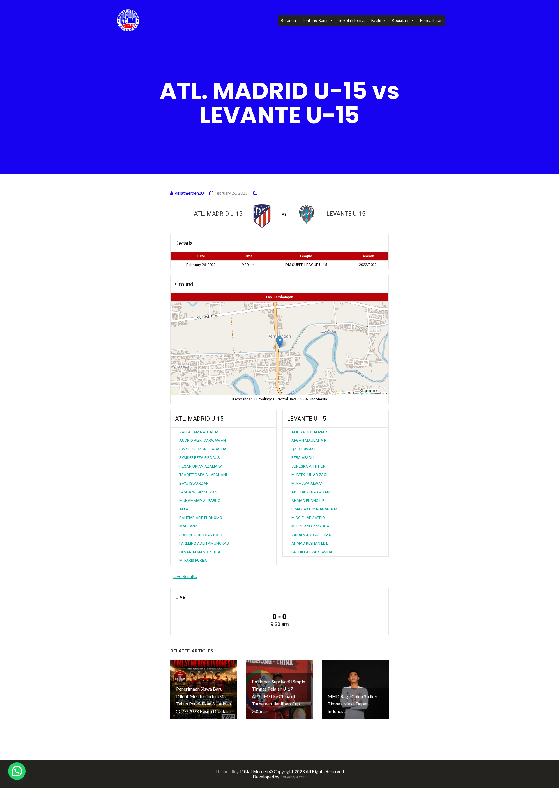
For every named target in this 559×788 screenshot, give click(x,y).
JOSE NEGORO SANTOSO (200, 535)
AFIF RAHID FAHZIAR (309, 432)
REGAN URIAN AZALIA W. (200, 466)
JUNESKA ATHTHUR (308, 466)
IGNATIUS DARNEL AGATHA (203, 449)
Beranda (288, 20)
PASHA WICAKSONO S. (198, 492)
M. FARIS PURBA (193, 560)
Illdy (234, 771)
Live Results (185, 576)
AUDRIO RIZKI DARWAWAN (202, 440)
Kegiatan (400, 20)
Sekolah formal (352, 20)
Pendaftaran (431, 20)
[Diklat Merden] (128, 19)
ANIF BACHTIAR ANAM (310, 492)
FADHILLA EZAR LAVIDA (311, 552)
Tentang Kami (314, 20)
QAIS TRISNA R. (304, 449)
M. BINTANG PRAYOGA (310, 526)
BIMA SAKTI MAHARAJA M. (314, 509)
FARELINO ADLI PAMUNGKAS (204, 543)
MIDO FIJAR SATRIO (308, 518)
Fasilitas (378, 20)
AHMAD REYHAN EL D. (310, 543)
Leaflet (342, 393)
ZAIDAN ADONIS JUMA (311, 535)
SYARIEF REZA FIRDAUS (199, 457)
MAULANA (188, 526)
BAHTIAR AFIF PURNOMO (200, 518)
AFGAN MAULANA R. (309, 440)
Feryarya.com (293, 776)
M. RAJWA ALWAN (307, 483)
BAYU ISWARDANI (194, 483)
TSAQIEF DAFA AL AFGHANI (203, 475)
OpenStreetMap (367, 393)
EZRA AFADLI (302, 457)
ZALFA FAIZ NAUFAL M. (199, 432)
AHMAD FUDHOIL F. (308, 500)
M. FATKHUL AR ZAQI (309, 475)
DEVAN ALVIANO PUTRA (199, 552)
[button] (279, 342)
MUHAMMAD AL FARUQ (199, 500)
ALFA (183, 509)
